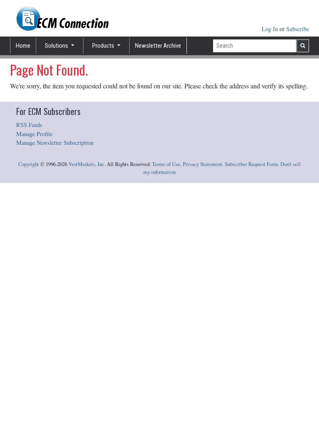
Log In (271, 29)
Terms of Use (166, 164)
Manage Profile (34, 134)
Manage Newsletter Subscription (54, 143)
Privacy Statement (202, 164)
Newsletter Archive (158, 45)
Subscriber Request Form (251, 164)
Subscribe (297, 29)
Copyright (28, 164)
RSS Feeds (29, 125)
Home (23, 45)
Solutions (57, 45)
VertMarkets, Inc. (87, 164)
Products (103, 45)
